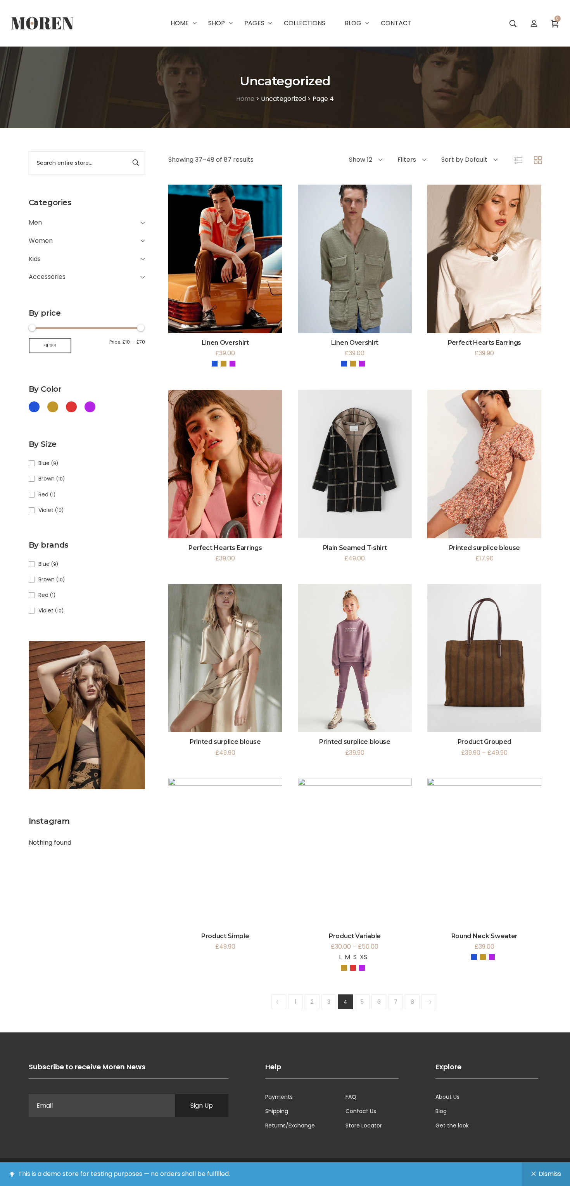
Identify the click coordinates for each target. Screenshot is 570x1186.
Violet (46, 510)
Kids (35, 258)
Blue (44, 463)
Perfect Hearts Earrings (485, 342)
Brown (46, 478)
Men (35, 222)
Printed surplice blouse (484, 548)
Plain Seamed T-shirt (355, 548)
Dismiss (550, 1173)
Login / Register (534, 23)
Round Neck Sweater (484, 936)
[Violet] (90, 406)
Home (245, 98)
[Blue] (34, 406)
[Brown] (52, 406)
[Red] (71, 406)
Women (41, 240)
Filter (49, 345)
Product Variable (355, 936)
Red (43, 494)
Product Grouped (484, 741)
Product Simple (225, 936)
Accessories (47, 276)
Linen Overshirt (225, 342)
